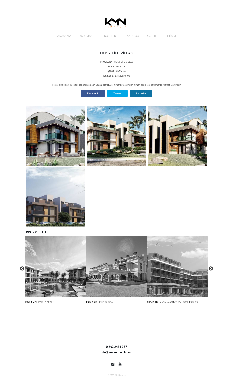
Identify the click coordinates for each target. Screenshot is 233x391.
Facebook (92, 93)
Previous (21, 267)
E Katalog (131, 36)
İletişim (170, 36)
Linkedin (141, 93)
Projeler (109, 36)
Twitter (117, 93)
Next (210, 267)
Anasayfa (64, 36)
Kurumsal (86, 36)
